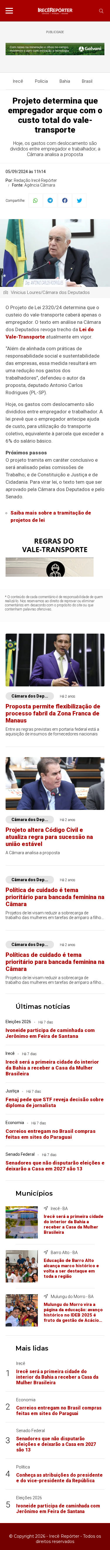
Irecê (18, 81)
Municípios (34, 1193)
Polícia (41, 81)
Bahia (65, 81)
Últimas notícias (43, 1007)
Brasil (87, 81)
